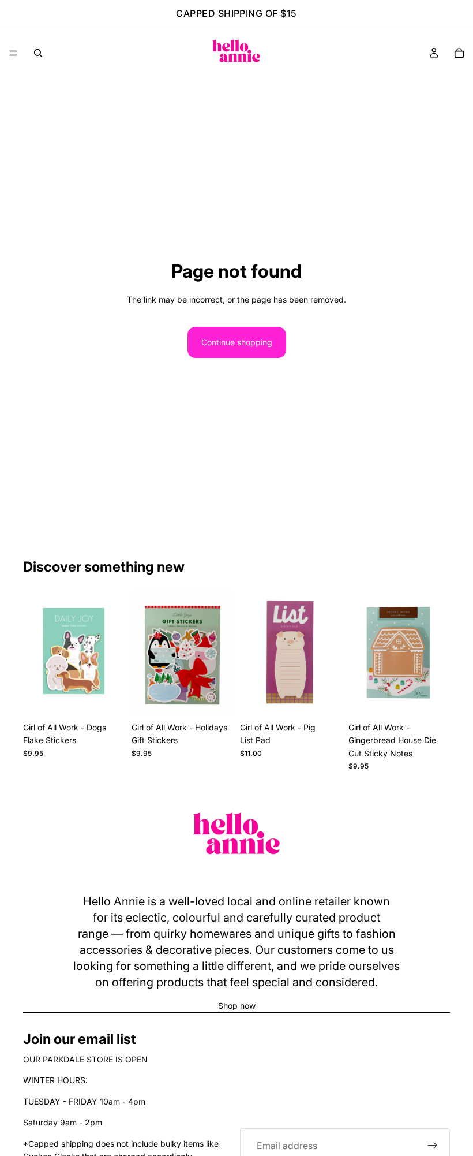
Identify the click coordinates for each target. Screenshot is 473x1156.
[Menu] (13, 53)
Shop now (237, 1005)
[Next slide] (112, 652)
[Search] (38, 53)
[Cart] (459, 53)
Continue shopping (236, 342)
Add (116, 698)
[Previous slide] (35, 652)
